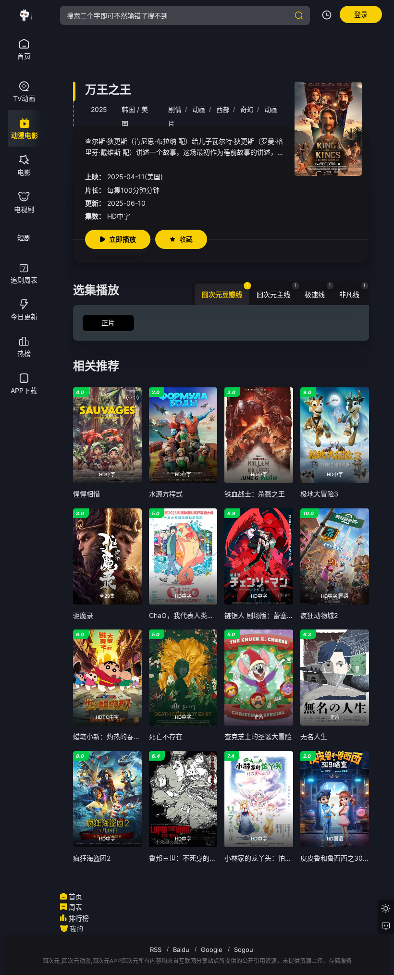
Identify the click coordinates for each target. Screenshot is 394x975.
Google (211, 949)
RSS (155, 949)
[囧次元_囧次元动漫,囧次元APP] (24, 15)
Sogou (243, 949)
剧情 (175, 109)
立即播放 (122, 239)
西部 (223, 109)
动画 (199, 109)
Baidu (181, 949)
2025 (99, 109)
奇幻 (247, 109)
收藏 (186, 239)
